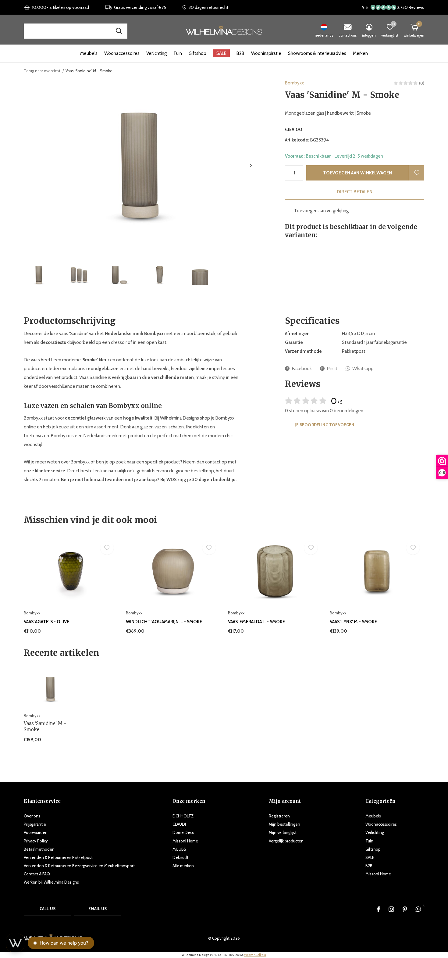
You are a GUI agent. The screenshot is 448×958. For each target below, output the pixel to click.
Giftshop (197, 53)
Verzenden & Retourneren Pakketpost (58, 857)
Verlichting (156, 53)
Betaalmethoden (39, 849)
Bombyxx (294, 83)
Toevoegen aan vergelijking (321, 210)
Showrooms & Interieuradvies (317, 53)
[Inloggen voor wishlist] (416, 173)
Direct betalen (354, 192)
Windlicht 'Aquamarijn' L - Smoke (164, 621)
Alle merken (183, 865)
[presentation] (251, 165)
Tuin (177, 53)
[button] (39, 274)
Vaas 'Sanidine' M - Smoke (45, 726)
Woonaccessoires (122, 53)
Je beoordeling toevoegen (324, 424)
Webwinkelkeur (255, 955)
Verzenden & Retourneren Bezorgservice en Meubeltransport (79, 865)
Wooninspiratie (266, 53)
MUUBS (179, 849)
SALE (221, 53)
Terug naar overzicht (42, 70)
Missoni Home (185, 840)
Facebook (302, 368)
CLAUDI (179, 824)
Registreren (279, 815)
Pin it (332, 368)
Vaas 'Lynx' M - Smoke (353, 621)
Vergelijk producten (286, 840)
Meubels (89, 53)
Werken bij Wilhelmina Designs (51, 882)
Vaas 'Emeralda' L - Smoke (256, 621)
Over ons (32, 815)
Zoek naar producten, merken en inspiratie (118, 31)
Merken (360, 53)
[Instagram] (391, 909)
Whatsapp (363, 368)
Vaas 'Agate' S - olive (46, 621)
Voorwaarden (36, 832)
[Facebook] (378, 909)
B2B (240, 53)
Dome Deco (183, 832)
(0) (421, 83)
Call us (47, 908)
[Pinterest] (405, 909)
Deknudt (180, 857)
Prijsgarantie (35, 824)
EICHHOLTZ (183, 815)
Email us (97, 908)
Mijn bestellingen (284, 824)
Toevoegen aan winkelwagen (357, 173)
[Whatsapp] (418, 909)
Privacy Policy (36, 840)
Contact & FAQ (37, 873)
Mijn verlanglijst (283, 832)
